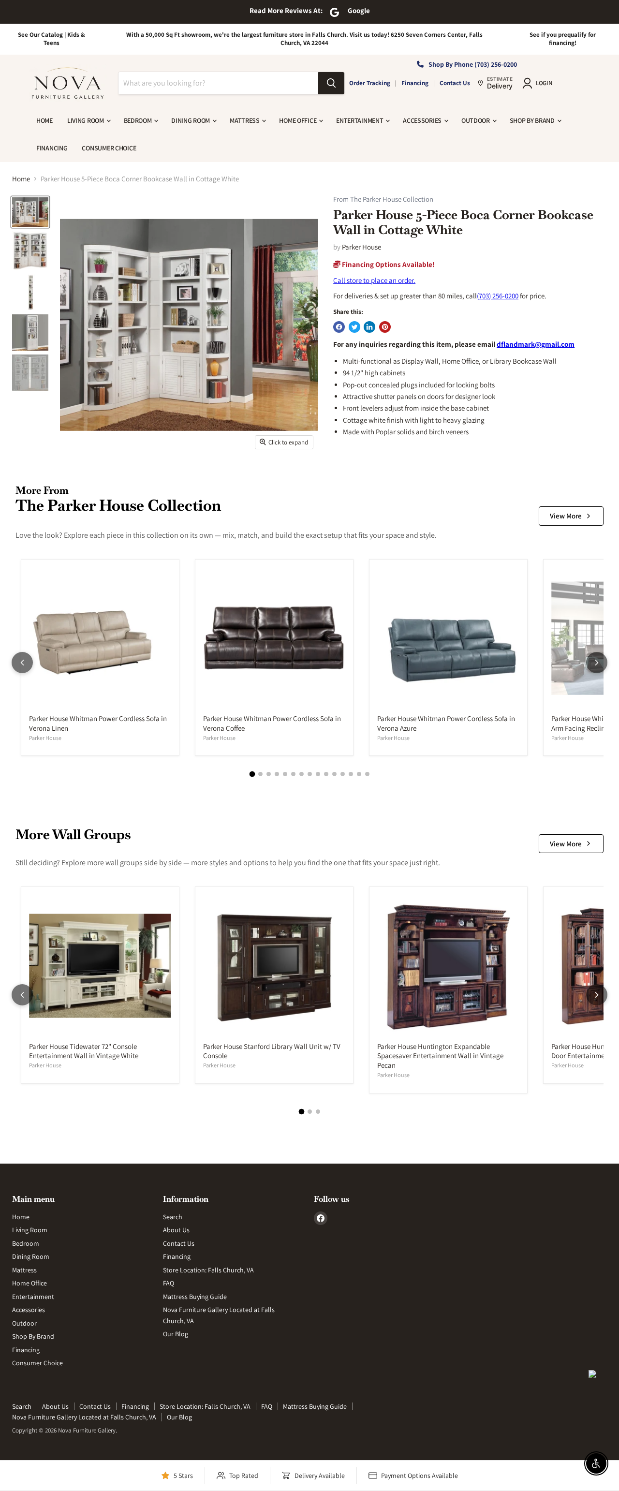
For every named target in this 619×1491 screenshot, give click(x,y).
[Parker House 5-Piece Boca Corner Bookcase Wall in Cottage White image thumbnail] (30, 212)
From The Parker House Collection (383, 199)
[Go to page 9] (318, 774)
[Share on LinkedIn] (369, 327)
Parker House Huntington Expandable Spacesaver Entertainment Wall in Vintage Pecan (440, 1056)
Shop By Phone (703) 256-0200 (472, 64)
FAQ (168, 1283)
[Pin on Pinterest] (385, 327)
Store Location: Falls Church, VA (208, 1270)
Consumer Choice (109, 148)
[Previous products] (22, 662)
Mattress (245, 120)
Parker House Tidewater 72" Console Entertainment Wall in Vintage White (83, 1051)
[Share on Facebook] (339, 327)
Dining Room (191, 120)
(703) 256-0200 (497, 295)
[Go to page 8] (310, 774)
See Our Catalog (40, 34)
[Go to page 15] (367, 774)
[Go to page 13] (351, 774)
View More (566, 515)
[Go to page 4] (277, 774)
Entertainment (360, 120)
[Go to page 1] (252, 774)
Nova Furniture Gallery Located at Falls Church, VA (84, 1417)
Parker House (361, 246)
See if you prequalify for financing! (563, 38)
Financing (414, 83)
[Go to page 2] (260, 774)
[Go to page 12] (342, 774)
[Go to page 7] (301, 774)
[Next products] (596, 662)
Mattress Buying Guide (195, 1296)
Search (172, 1216)
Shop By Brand (533, 120)
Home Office (298, 120)
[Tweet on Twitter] (354, 327)
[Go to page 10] (326, 774)
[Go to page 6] (293, 774)
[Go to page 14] (359, 774)
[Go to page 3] (268, 774)
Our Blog (175, 1333)
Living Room (86, 120)
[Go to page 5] (285, 774)
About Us (176, 1229)
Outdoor (476, 120)
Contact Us (455, 83)
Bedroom (138, 120)
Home (44, 120)
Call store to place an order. (374, 280)
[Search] (331, 83)
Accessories (423, 120)
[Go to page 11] (334, 774)
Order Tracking (369, 83)
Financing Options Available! (387, 264)
